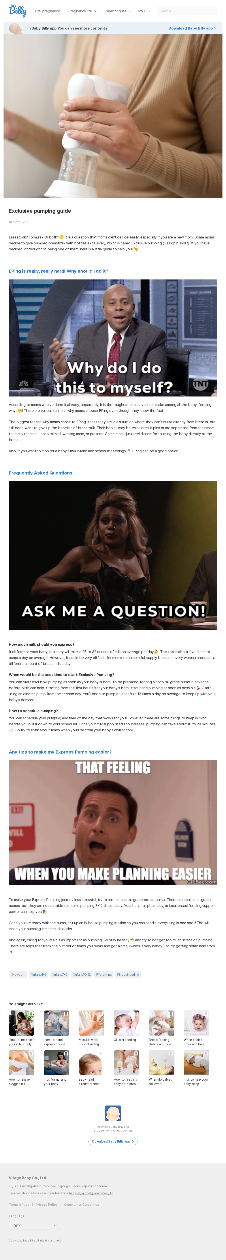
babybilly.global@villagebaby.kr (91, 1193)
